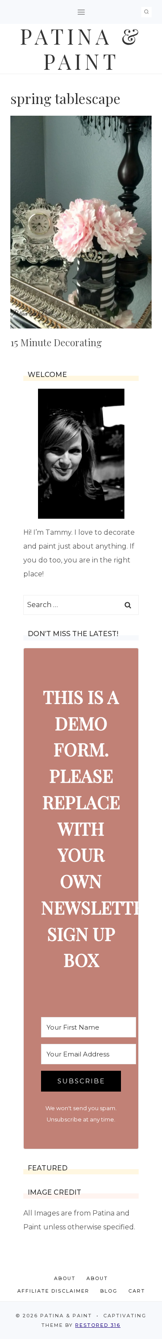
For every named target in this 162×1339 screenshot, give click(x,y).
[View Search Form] (146, 12)
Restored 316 (98, 1325)
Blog (109, 1291)
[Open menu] (81, 12)
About (65, 1278)
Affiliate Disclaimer (53, 1291)
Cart (136, 1291)
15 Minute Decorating (56, 342)
